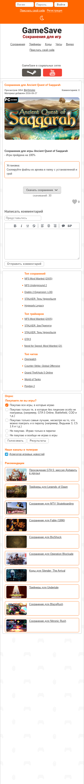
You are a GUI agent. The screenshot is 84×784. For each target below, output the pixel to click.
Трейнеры (35, 44)
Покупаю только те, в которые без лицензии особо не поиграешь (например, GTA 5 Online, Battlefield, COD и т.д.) (43, 412)
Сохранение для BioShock (45, 537)
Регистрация (54, 10)
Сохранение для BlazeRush (46, 604)
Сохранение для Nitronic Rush (47, 620)
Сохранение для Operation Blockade (51, 553)
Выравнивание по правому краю (55, 225)
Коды (48, 44)
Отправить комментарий (24, 263)
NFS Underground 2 (35, 285)
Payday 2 (29, 386)
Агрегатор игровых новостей (26, 454)
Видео (70, 44)
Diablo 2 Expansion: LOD (38, 292)
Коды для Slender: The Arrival (47, 570)
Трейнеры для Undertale (44, 587)
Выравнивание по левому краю (42, 225)
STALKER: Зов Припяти (38, 325)
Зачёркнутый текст (34, 225)
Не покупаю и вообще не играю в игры (33, 435)
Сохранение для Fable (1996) (47, 520)
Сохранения (17, 44)
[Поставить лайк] (74, 201)
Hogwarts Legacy (34, 305)
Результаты (38, 440)
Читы (59, 44)
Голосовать (16, 440)
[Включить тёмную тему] (42, 18)
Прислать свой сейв (32, 10)
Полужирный (15, 225)
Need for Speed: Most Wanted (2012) (43, 345)
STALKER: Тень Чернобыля (40, 298)
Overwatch (30, 359)
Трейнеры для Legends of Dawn (48, 486)
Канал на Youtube (52, 72)
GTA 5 (27, 339)
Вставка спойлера (70, 225)
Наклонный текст (21, 225)
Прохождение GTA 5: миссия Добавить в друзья (53, 472)
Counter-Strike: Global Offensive (42, 366)
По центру (49, 225)
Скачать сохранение (39, 190)
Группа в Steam (31, 72)
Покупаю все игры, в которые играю (32, 405)
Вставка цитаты (63, 225)
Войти (61, 4)
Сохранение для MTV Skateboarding (51, 503)
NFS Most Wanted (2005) (38, 278)
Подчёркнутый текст (28, 225)
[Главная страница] (42, 33)
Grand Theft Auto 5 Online (38, 372)
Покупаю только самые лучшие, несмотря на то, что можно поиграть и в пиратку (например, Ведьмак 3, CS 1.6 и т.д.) (44, 423)
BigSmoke (29, 90)
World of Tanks (32, 379)
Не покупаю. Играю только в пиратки (32, 430)
